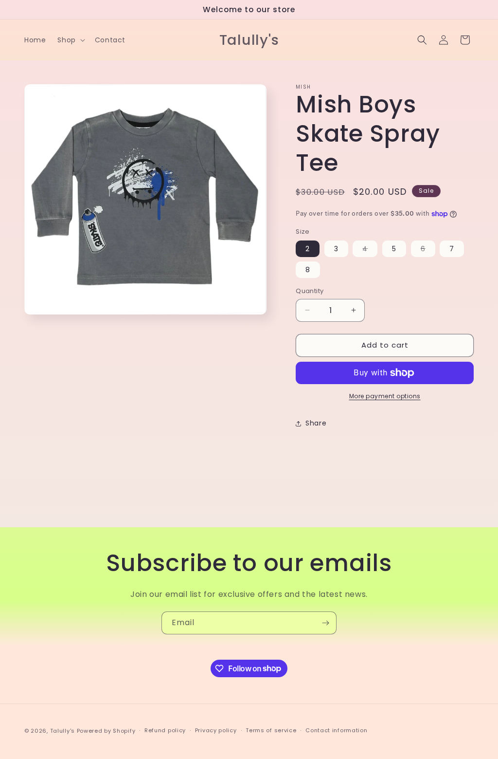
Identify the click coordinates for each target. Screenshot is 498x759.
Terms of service (271, 730)
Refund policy (165, 730)
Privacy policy (216, 730)
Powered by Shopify (106, 731)
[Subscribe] (325, 622)
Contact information (336, 730)
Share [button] (315, 423)
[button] (70, 40)
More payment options (385, 396)
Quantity (309, 291)
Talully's (63, 731)
